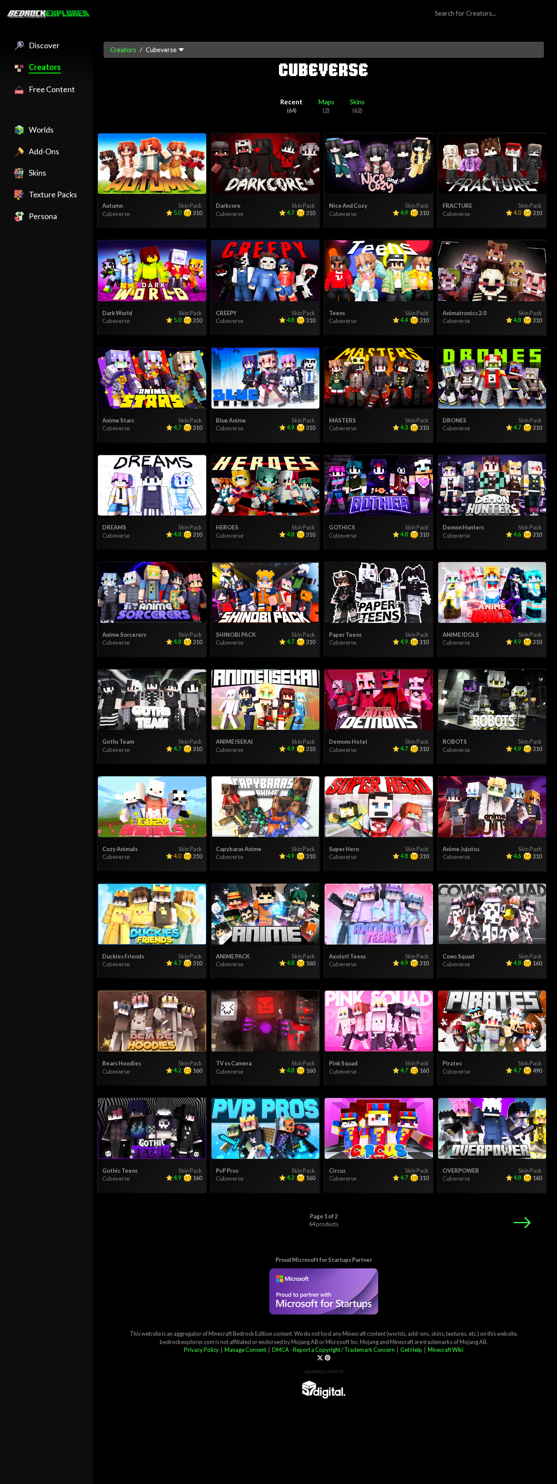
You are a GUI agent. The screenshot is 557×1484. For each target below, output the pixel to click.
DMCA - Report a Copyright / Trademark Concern (333, 1349)
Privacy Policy (201, 1349)
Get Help (411, 1349)
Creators (123, 49)
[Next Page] (522, 1223)
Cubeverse (116, 213)
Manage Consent (245, 1349)
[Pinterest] (327, 1357)
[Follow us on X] (320, 1357)
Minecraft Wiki (445, 1349)
